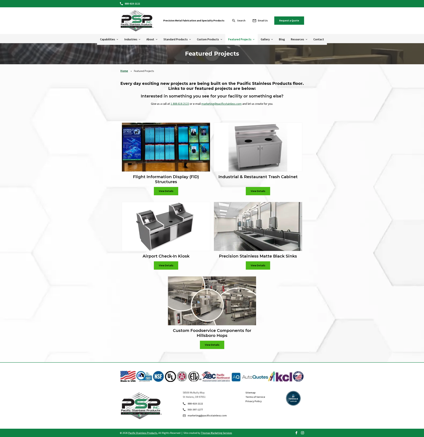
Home (124, 71)
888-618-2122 (195, 403)
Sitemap (250, 392)
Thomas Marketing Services (216, 433)
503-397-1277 (195, 409)
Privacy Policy (253, 401)
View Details (166, 191)
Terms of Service (255, 397)
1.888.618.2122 (180, 104)
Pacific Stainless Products (142, 433)
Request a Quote (289, 20)
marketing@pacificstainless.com (221, 104)
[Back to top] (418, 432)
